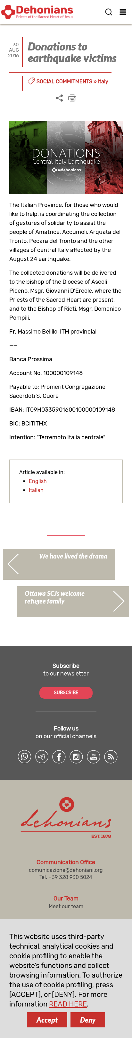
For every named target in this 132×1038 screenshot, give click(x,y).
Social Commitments (64, 81)
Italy (103, 81)
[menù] (123, 12)
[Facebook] (59, 757)
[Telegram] (42, 757)
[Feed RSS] (111, 757)
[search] (108, 12)
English (38, 481)
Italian (36, 490)
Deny (87, 1020)
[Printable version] (72, 98)
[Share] (59, 98)
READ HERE (68, 1004)
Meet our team (66, 906)
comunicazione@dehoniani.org (66, 870)
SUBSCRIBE (66, 692)
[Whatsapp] (24, 757)
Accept (47, 1020)
